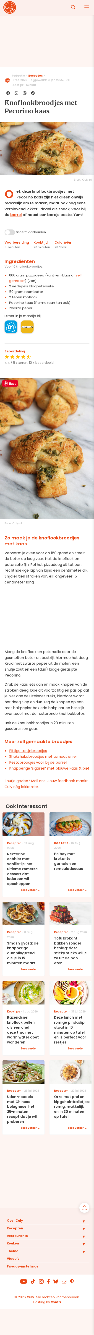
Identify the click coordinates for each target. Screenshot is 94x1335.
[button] (80, 1221)
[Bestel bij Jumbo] (27, 326)
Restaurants (17, 1236)
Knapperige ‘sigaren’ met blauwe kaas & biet (49, 768)
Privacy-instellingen (24, 1266)
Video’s (13, 1258)
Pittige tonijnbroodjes (28, 750)
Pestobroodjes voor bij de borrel (38, 762)
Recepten (35, 76)
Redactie (18, 76)
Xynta (56, 1302)
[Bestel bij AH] (11, 326)
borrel (16, 214)
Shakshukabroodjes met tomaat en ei (42, 756)
